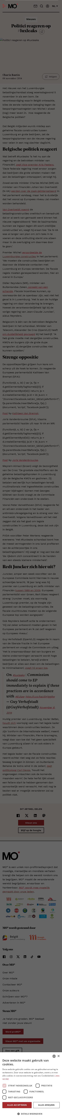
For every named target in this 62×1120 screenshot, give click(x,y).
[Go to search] (41, 6)
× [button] (58, 1056)
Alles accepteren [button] (17, 1105)
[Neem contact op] (35, 6)
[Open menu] (4, 6)
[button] (31, 1114)
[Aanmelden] (47, 6)
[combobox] (54, 1056)
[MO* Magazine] (13, 6)
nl (54, 6)
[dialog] (31, 1086)
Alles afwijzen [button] (46, 1105)
